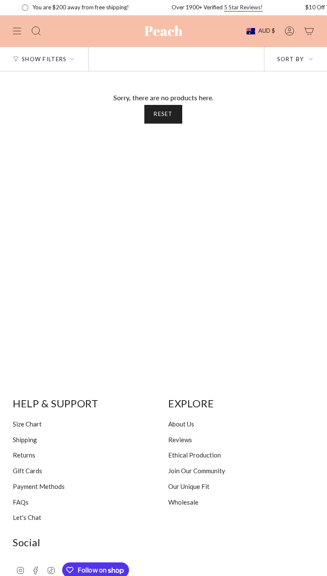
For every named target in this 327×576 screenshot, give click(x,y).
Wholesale (183, 502)
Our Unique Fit (188, 486)
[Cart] (309, 31)
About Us (181, 424)
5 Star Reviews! (236, 7)
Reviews (180, 439)
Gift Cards (27, 470)
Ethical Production (194, 455)
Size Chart (27, 424)
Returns (24, 455)
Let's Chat (27, 517)
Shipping (25, 439)
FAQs (21, 502)
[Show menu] (17, 31)
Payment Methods (39, 486)
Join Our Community (196, 470)
